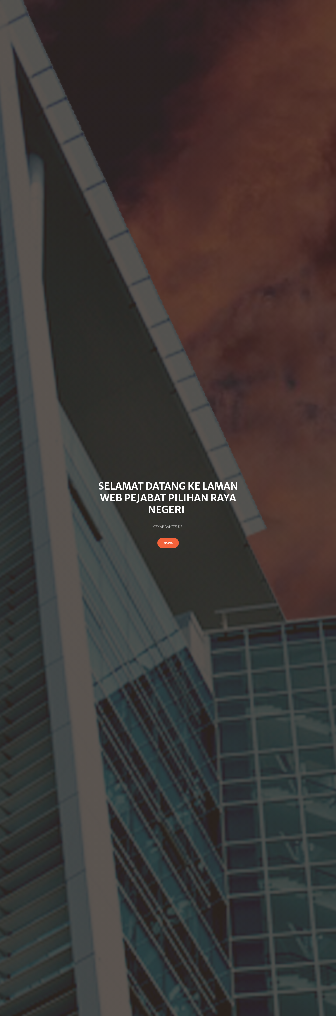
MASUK (168, 542)
